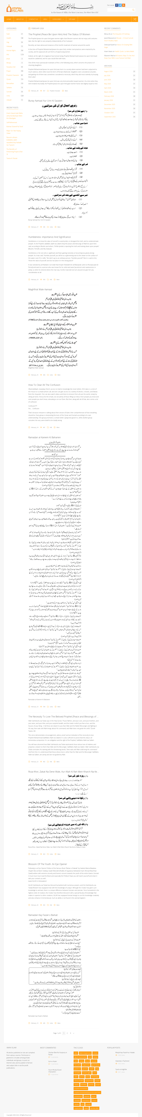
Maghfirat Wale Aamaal (40, 289)
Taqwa (86, 1108)
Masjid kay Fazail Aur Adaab (125, 1052)
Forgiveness (86, 1065)
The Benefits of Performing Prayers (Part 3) (15, 151)
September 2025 (110, 117)
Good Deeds (95, 1065)
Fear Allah (77, 1065)
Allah (75, 1053)
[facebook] (116, 5)
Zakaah (9, 100)
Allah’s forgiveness (85, 1053)
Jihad (8, 59)
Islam (76, 1077)
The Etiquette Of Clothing (121, 34)
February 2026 (109, 96)
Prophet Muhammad (80, 1088)
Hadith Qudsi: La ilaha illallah (124, 51)
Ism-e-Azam (52, 1061)
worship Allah (94, 1108)
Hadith (9, 38)
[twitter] (120, 5)
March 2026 (108, 92)
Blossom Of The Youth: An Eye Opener (47, 864)
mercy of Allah (78, 1081)
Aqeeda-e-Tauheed (122, 1061)
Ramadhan (10, 83)
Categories (56, 19)
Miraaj (9, 63)
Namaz (76, 1084)
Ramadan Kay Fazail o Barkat (43, 914)
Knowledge (95, 1077)
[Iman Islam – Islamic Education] (15, 8)
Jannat (82, 1077)
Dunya (95, 1057)
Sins (82, 1104)
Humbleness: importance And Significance (49, 236)
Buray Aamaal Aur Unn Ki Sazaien (45, 100)
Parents (91, 1084)
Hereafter (77, 1073)
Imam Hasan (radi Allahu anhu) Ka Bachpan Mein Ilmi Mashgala (15, 115)
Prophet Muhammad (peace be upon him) (87, 1092)
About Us (20, 19)
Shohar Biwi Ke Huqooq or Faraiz (57, 1053)
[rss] (123, 5)
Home (9, 19)
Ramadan (77, 1100)
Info (8, 55)
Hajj (8, 42)
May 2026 (107, 84)
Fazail (87, 1061)
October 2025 (109, 113)
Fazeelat (93, 1061)
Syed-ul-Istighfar (121, 1069)
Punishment (78, 1096)
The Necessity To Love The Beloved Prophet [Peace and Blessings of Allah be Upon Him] (72, 716)
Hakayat (9, 46)
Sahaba (9, 87)
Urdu (45, 19)
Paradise (83, 1084)
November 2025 (109, 108)
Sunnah (9, 92)
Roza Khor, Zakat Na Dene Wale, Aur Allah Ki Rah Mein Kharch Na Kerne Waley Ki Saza (71, 771)
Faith (8, 34)
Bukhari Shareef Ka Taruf (15, 126)
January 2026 (108, 100)
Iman (94, 1073)
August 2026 (108, 71)
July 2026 (107, 75)
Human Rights (11, 50)
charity (95, 1053)
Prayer (9, 71)
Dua (90, 1057)
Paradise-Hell (11, 67)
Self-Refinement (12, 122)
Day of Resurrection (80, 1057)
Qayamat (87, 1096)
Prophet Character (13, 75)
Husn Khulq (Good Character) (54, 1071)
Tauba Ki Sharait (12, 158)
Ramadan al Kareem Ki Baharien (44, 437)
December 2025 (109, 104)
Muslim (97, 1081)
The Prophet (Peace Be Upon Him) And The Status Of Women (59, 34)
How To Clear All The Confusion (44, 384)
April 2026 (107, 88)
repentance (86, 1100)
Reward (94, 1100)
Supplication (78, 1108)
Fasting (81, 1061)
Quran (9, 79)
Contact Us (33, 19)
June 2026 (107, 80)
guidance (77, 1069)
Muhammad (89, 1081)
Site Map (72, 19)
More (66, 91)
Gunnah (85, 1069)
